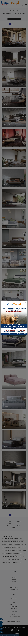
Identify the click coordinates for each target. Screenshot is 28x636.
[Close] (26, 302)
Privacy (2, 635)
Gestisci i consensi (14, 635)
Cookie (6, 635)
